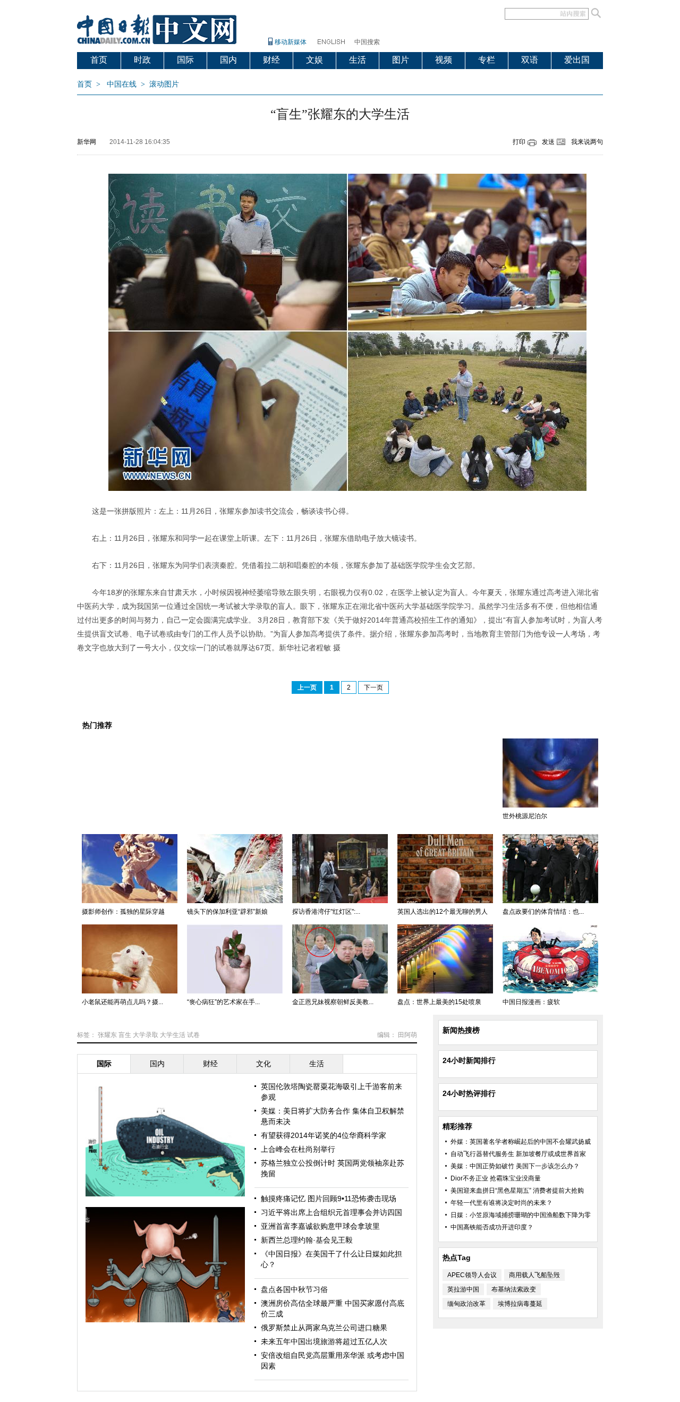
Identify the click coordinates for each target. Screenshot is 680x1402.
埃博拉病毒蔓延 (520, 1303)
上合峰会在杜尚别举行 (298, 1149)
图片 (400, 59)
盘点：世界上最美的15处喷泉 (439, 1002)
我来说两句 (587, 142)
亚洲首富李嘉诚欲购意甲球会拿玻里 (320, 1226)
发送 (548, 142)
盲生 (124, 1035)
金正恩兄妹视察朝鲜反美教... (332, 1002)
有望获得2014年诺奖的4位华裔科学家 (323, 1135)
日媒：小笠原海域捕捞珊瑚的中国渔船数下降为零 (520, 1215)
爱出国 (577, 59)
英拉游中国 (463, 1289)
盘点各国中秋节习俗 (294, 1289)
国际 (185, 59)
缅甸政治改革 (466, 1303)
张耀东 (107, 1035)
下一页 (373, 687)
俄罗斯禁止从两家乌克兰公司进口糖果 (324, 1327)
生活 (357, 59)
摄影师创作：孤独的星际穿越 (123, 911)
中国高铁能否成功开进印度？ (491, 1227)
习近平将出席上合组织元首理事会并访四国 (331, 1212)
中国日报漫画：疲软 (531, 1002)
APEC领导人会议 (472, 1275)
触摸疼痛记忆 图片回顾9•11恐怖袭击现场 (328, 1198)
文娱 (314, 59)
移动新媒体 (291, 42)
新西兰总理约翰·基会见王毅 (307, 1240)
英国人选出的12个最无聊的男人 (442, 911)
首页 (98, 59)
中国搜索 (367, 42)
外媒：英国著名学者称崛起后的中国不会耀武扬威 (520, 1141)
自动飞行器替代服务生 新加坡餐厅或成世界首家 (518, 1154)
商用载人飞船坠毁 (534, 1275)
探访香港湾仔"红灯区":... (326, 911)
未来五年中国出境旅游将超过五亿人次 (324, 1341)
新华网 (86, 142)
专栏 (486, 59)
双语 (529, 59)
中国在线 (122, 84)
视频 (443, 59)
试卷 (193, 1035)
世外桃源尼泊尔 (525, 816)
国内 (228, 59)
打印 (519, 142)
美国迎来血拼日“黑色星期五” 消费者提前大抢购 (517, 1190)
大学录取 (145, 1035)
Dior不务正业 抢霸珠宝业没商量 (495, 1178)
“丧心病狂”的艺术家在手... (223, 1002)
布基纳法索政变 (513, 1289)
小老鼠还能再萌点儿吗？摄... (122, 1002)
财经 (271, 59)
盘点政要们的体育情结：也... (543, 911)
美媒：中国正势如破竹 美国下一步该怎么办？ (515, 1166)
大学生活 (172, 1035)
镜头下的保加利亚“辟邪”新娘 (227, 911)
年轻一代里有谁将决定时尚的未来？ (501, 1202)
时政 (142, 59)
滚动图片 (164, 84)
